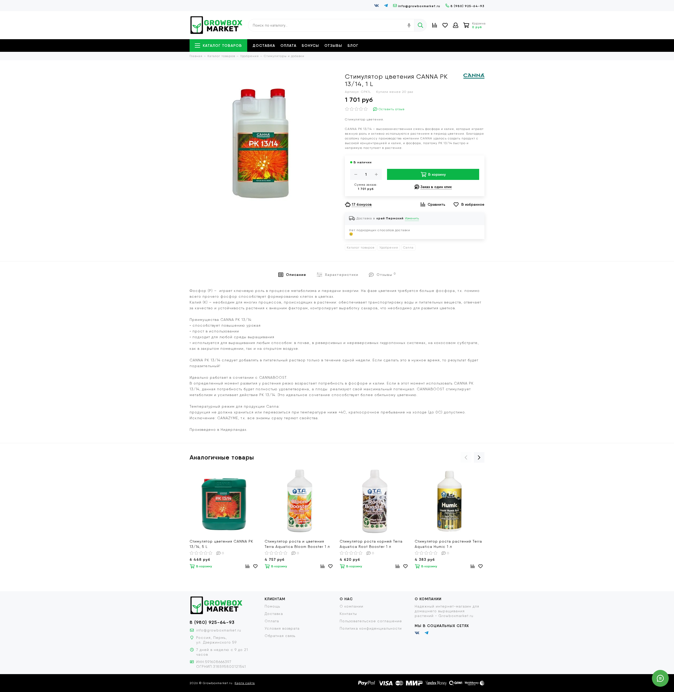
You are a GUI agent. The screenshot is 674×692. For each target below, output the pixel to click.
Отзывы (333, 45)
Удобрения (388, 247)
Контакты (348, 614)
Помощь (272, 606)
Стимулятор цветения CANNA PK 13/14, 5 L (221, 544)
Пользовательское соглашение (371, 621)
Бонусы (310, 45)
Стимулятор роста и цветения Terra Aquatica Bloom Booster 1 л (297, 544)
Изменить (412, 218)
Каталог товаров (222, 45)
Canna (408, 247)
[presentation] (466, 457)
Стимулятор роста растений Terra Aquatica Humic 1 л (448, 544)
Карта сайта (245, 683)
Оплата (288, 45)
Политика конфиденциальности (371, 628)
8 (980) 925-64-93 (467, 6)
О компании (351, 606)
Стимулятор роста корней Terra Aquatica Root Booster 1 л (371, 544)
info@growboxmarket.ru (419, 6)
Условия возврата (282, 628)
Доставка (263, 45)
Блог (353, 45)
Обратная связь (280, 636)
